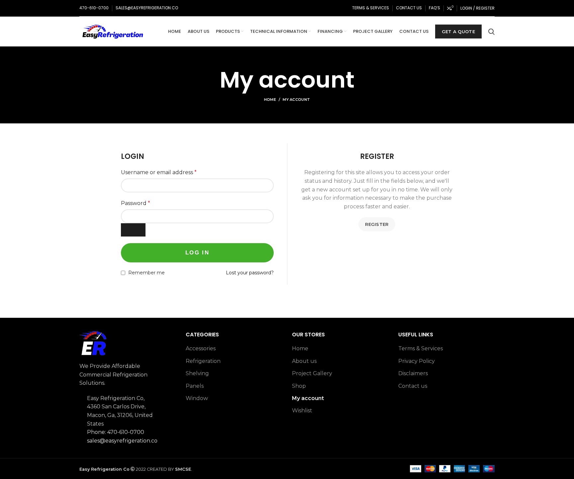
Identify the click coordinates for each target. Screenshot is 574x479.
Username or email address (159, 172)
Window (197, 398)
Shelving (197, 373)
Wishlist (302, 410)
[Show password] (133, 230)
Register (376, 224)
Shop (299, 386)
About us (304, 361)
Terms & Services (420, 348)
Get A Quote (458, 31)
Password (135, 203)
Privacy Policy (416, 361)
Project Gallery (312, 373)
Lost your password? (250, 273)
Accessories (201, 348)
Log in (197, 252)
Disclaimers (413, 373)
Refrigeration (203, 361)
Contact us (412, 386)
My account (308, 398)
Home (270, 99)
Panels (195, 386)
